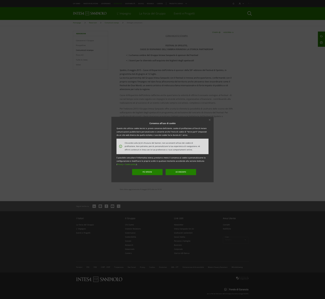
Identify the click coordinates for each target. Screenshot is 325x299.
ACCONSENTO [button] (181, 172)
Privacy (120, 164)
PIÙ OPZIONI (147, 172)
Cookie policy (130, 164)
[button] (210, 120)
